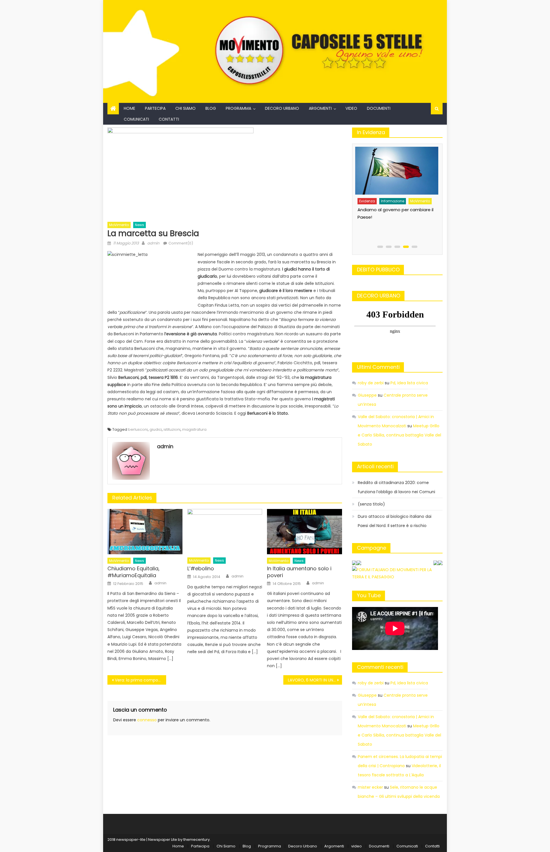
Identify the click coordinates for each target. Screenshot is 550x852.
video (351, 108)
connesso (147, 720)
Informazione (402, 197)
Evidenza (376, 197)
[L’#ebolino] (224, 531)
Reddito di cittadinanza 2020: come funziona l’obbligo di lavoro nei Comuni (396, 487)
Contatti (169, 119)
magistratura (194, 429)
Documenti (378, 108)
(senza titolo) (371, 504)
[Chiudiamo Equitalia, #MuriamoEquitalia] (144, 531)
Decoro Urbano (282, 108)
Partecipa (155, 108)
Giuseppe (367, 395)
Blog (210, 108)
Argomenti (320, 108)
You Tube (369, 595)
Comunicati (136, 119)
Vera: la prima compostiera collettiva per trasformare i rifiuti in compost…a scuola (140, 680)
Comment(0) (180, 243)
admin (153, 243)
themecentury (196, 839)
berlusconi (138, 429)
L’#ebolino (200, 568)
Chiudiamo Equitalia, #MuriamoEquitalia (133, 572)
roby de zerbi (371, 383)
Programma (238, 108)
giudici (156, 429)
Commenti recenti (380, 667)
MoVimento (119, 224)
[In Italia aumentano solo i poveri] (304, 531)
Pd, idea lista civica (409, 383)
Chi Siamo (185, 108)
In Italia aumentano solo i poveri (299, 572)
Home (129, 108)
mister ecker (370, 787)
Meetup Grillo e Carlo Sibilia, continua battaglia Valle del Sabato (399, 435)
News (139, 224)
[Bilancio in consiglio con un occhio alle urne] (406, 169)
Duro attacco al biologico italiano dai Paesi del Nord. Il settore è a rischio (394, 521)
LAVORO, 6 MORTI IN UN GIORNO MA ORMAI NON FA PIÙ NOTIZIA (315, 680)
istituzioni (172, 429)
